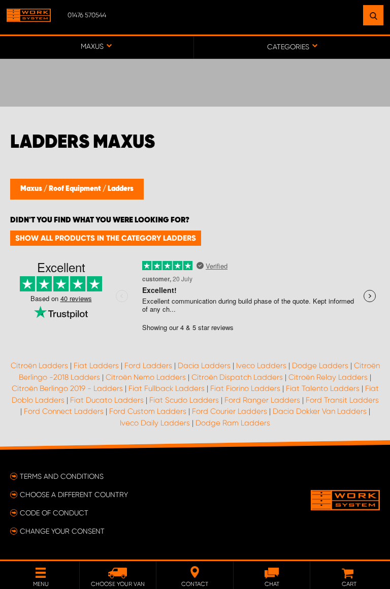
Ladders (121, 188)
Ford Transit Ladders (342, 400)
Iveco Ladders (261, 365)
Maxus (32, 188)
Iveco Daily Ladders (155, 423)
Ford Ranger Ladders (262, 400)
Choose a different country (74, 494)
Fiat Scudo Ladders (184, 400)
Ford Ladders (148, 365)
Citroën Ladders (39, 365)
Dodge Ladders (320, 365)
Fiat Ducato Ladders (107, 400)
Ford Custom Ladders (147, 411)
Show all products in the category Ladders (105, 238)
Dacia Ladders (204, 365)
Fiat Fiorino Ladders (245, 388)
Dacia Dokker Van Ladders (320, 411)
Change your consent (62, 531)
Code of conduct (54, 513)
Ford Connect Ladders (64, 411)
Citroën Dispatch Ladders (237, 377)
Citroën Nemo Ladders (146, 377)
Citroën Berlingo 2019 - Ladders (67, 388)
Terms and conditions (62, 476)
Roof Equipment (76, 188)
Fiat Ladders (96, 365)
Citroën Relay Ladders (328, 377)
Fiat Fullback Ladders (166, 388)
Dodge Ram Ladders (233, 423)
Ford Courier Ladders (229, 411)
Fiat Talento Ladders (323, 388)
